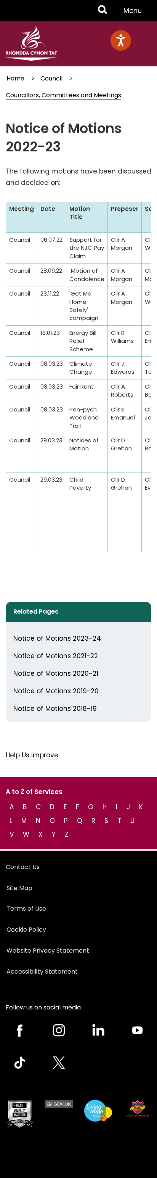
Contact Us (23, 867)
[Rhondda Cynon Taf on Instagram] (59, 1030)
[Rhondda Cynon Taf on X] (59, 1062)
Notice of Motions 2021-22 (55, 656)
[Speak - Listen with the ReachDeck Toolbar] (121, 40)
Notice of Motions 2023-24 (57, 638)
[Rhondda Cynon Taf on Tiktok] (20, 1062)
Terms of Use (26, 908)
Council (51, 78)
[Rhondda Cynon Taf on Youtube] (137, 1030)
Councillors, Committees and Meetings (63, 95)
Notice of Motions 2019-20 (56, 691)
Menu (135, 13)
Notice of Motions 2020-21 (55, 673)
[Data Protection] (137, 1108)
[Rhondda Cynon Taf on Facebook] (20, 1030)
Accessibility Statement (42, 971)
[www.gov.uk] (20, 1114)
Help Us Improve (32, 755)
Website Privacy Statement (47, 950)
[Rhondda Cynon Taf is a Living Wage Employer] (98, 1111)
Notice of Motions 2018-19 (55, 708)
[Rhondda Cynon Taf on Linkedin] (98, 1030)
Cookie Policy (26, 929)
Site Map (19, 888)
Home (15, 78)
